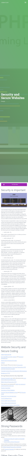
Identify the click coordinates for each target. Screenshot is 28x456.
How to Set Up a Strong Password (11, 441)
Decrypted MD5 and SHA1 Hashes (8, 356)
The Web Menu (15, 184)
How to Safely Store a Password (8, 400)
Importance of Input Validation (8, 390)
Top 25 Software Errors (6, 398)
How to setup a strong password (8, 403)
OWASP (3, 362)
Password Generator (9, 449)
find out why (20, 365)
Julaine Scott (4, 2)
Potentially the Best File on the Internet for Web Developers (14, 371)
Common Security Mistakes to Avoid (9, 392)
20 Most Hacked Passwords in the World (12, 447)
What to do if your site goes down (8, 396)
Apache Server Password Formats (9, 360)
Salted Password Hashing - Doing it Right (10, 405)
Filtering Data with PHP (6, 354)
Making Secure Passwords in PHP (9, 382)
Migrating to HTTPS (5, 373)
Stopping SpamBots (5, 388)
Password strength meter (7, 378)
